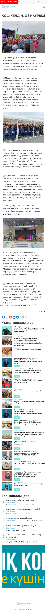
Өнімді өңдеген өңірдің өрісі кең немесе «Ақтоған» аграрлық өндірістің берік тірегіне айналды (29, 434)
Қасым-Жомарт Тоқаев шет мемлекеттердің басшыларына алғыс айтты (28, 361)
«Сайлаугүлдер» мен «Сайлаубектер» (28, 349)
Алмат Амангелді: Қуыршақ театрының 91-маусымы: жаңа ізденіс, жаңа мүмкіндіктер (29, 329)
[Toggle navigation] (43, 7)
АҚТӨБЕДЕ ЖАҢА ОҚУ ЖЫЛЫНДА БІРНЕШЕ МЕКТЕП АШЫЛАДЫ (26, 454)
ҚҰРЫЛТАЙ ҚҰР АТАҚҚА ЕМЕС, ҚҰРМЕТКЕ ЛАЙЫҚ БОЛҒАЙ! (25, 476)
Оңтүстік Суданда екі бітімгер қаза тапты (29, 463)
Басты (17, 366)
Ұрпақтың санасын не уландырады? (27, 391)
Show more (11, 502)
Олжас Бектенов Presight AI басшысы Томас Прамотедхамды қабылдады (27, 371)
